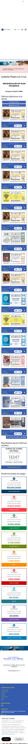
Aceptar (6, 739)
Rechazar (19, 739)
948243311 (5, 714)
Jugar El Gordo (14, 509)
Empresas (3, 695)
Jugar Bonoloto (14, 546)
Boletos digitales (4, 696)
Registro (3, 699)
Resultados (3, 692)
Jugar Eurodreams (14, 619)
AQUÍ (13, 734)
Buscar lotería (14, 102)
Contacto (3, 694)
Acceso (18, 29)
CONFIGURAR (5, 732)
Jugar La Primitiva (14, 528)
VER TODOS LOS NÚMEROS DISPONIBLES (16, 437)
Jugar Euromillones (14, 491)
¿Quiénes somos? (5, 690)
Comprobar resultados (14, 467)
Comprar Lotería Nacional (14, 638)
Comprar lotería (4, 691)
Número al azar (14, 105)
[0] (23, 29)
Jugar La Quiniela (14, 583)
